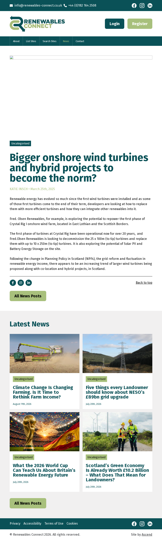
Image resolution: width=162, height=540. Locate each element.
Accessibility (32, 523)
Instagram (142, 5)
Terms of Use (53, 523)
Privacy (15, 523)
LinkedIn (150, 5)
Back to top (144, 283)
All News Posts (27, 296)
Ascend (147, 534)
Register (140, 23)
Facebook (134, 5)
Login (115, 23)
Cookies (72, 523)
